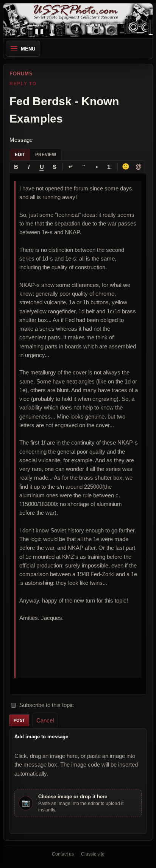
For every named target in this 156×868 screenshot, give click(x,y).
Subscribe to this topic (46, 705)
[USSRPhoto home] (78, 20)
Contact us (63, 854)
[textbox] (78, 434)
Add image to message (41, 736)
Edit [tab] (20, 154)
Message (21, 139)
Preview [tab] (45, 154)
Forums (21, 74)
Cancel (45, 720)
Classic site (93, 854)
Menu (28, 49)
